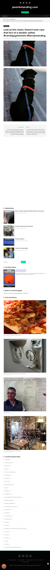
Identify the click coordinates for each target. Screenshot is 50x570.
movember (7, 509)
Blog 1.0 (6, 465)
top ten (6, 531)
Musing (6, 513)
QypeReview (8, 519)
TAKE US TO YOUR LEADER (21, 248)
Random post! (21, 560)
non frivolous (8, 516)
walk (6, 541)
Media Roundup (8, 500)
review (6, 525)
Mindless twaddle (9, 503)
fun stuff (7, 481)
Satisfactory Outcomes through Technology (15, 528)
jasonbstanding (8, 38)
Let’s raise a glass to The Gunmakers (12, 451)
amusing (7, 459)
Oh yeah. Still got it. (19, 239)
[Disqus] (25, 155)
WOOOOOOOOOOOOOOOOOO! (12, 547)
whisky (6, 544)
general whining (8, 484)
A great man (6, 412)
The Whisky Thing (25, 561)
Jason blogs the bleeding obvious (13, 497)
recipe (6, 522)
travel (6, 534)
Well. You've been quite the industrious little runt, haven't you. (29, 211)
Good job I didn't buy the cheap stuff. (24, 226)
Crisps (6, 469)
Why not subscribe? (11, 560)
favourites (7, 475)
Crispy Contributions (10, 472)
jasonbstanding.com (25, 7)
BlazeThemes (37, 565)
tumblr (6, 538)
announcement (8, 462)
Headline (7, 491)
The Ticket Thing (39, 560)
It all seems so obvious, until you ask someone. (14, 373)
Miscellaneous (29, 560)
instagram (6, 26)
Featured (7, 478)
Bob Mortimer (22, 271)
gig (5, 487)
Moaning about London (10, 506)
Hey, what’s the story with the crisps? (12, 335)
